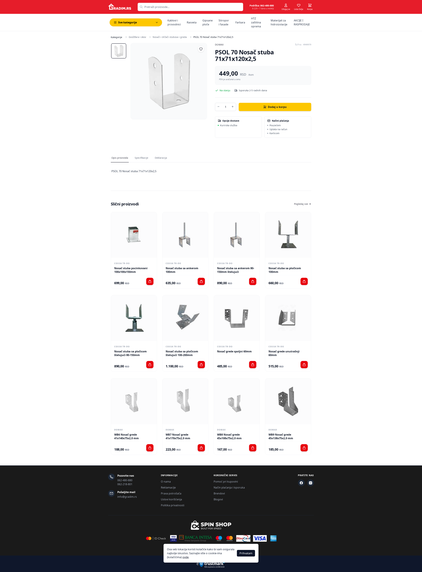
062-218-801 (124, 484)
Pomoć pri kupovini (226, 481)
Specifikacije (141, 157)
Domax (219, 44)
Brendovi (219, 493)
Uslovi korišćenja (171, 499)
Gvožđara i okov (137, 37)
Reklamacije (168, 487)
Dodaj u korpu (277, 107)
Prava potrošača (171, 493)
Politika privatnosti (172, 505)
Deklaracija (161, 157)
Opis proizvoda (119, 157)
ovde (185, 557)
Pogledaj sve (301, 203)
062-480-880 (124, 480)
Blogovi (218, 499)
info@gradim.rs (127, 497)
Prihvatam (246, 553)
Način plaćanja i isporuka (229, 487)
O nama (166, 481)
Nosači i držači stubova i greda (170, 37)
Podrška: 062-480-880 (262, 5)
